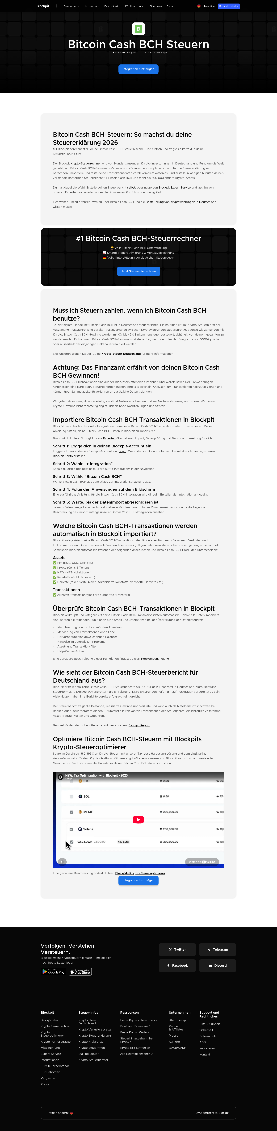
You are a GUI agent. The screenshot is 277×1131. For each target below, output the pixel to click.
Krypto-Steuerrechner (86, 163)
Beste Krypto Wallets (134, 1032)
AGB (202, 1042)
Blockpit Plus (49, 1020)
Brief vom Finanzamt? (135, 1026)
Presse (173, 1035)
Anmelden (209, 6)
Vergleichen (49, 1078)
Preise (170, 6)
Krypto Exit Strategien (135, 1048)
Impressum (207, 1048)
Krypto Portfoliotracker (56, 1041)
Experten (109, 438)
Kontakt (204, 1054)
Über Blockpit (178, 1020)
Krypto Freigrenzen (92, 1041)
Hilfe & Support (209, 1024)
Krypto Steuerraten (92, 1048)
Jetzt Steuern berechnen (138, 271)
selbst (131, 187)
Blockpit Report (139, 725)
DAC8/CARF (177, 1048)
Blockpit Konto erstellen (69, 456)
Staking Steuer (89, 1054)
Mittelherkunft (50, 1048)
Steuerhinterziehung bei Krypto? (136, 1040)
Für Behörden (50, 1072)
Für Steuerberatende (55, 1066)
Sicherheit (206, 1030)
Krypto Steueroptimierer (52, 1034)
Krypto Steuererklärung (95, 1035)
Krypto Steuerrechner (56, 1026)
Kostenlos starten (229, 6)
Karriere (174, 1041)
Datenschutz (208, 1036)
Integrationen (92, 6)
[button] (72, 6)
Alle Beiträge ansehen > (136, 1054)
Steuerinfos (156, 6)
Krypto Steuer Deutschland (88, 1022)
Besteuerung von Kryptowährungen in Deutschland (181, 202)
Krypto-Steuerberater (93, 1060)
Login (122, 451)
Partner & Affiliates (176, 1028)
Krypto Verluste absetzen (96, 1029)
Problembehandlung (155, 658)
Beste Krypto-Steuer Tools (138, 1020)
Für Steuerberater (135, 6)
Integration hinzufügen (138, 69)
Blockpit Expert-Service (175, 187)
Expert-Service (112, 6)
